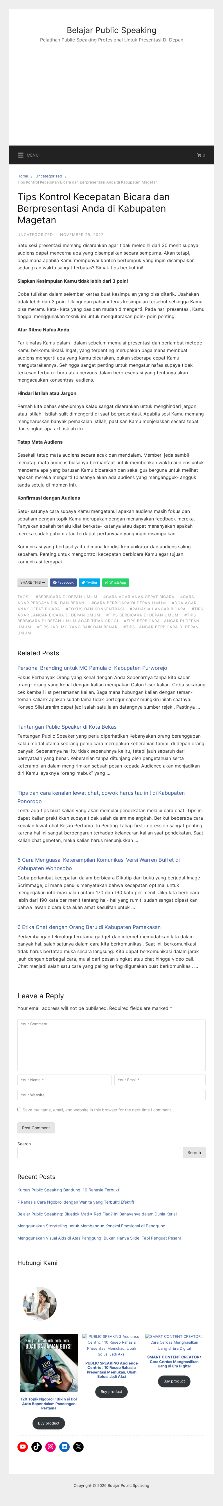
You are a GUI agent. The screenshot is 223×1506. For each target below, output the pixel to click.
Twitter (91, 582)
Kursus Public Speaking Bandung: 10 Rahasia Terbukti (68, 1189)
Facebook (65, 582)
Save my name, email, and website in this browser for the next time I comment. (97, 1109)
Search (24, 1143)
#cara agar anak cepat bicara (139, 596)
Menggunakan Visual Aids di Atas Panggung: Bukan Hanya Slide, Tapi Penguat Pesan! (99, 1237)
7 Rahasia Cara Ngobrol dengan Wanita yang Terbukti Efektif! (75, 1202)
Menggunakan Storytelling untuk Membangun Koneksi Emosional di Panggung (91, 1225)
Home (22, 176)
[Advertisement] (111, 87)
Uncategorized (48, 176)
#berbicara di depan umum (67, 596)
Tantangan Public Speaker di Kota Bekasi (67, 727)
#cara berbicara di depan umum (128, 602)
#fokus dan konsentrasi (95, 609)
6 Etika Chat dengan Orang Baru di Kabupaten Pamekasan (89, 927)
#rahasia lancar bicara (158, 609)
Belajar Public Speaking (112, 30)
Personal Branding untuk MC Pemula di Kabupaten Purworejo (92, 668)
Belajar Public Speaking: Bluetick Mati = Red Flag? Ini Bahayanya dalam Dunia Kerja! (97, 1213)
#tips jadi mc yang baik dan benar (77, 627)
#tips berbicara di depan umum (142, 615)
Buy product (49, 1423)
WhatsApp (117, 582)
